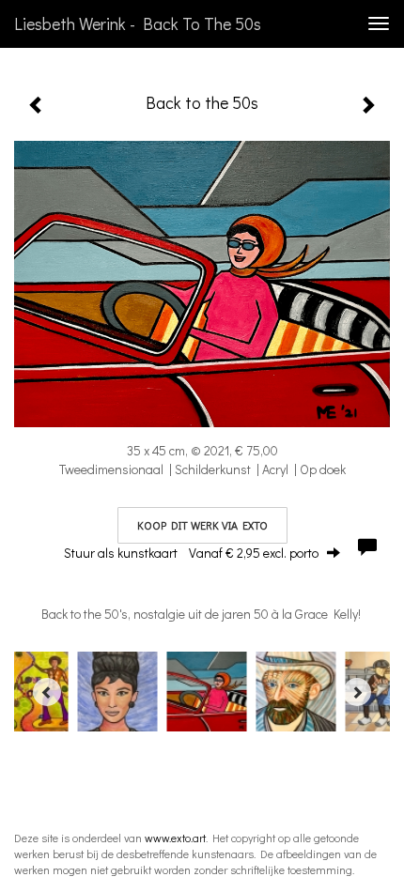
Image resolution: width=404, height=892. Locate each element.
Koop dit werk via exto (202, 524)
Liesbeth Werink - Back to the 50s (137, 23)
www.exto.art (175, 837)
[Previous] (47, 692)
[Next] (357, 692)
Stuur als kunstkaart (191, 552)
